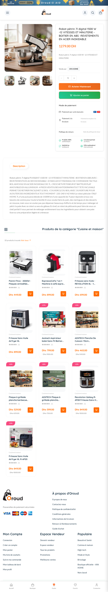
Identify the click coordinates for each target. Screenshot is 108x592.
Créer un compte (10, 545)
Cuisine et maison (15, 277)
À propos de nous (59, 499)
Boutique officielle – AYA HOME (88, 566)
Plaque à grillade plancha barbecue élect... (18, 400)
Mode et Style (84, 555)
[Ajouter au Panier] (30, 293)
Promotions (45, 555)
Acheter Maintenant (81, 86)
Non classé (82, 572)
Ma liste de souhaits (11, 555)
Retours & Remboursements (64, 524)
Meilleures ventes (48, 559)
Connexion (7, 540)
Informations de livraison (63, 519)
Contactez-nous (59, 504)
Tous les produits (47, 550)
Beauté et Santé (85, 540)
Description (19, 166)
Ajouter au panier (81, 95)
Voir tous (25, 240)
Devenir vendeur (47, 540)
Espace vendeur (47, 545)
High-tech (82, 550)
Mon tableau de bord (12, 564)
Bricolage (82, 559)
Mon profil (7, 569)
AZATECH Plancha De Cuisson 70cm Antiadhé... (85, 341)
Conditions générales (61, 514)
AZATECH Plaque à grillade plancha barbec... (51, 400)
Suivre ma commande (12, 559)
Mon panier (8, 550)
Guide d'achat (58, 528)
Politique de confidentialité (64, 509)
